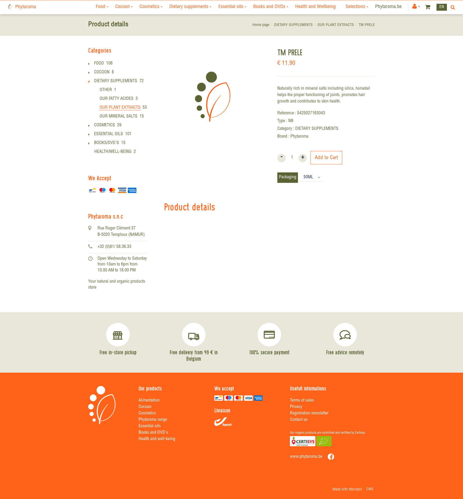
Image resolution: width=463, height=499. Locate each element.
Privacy (296, 407)
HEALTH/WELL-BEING (113, 152)
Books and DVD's (153, 433)
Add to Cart (326, 157)
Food (100, 7)
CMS (370, 489)
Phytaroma (25, 7)
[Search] (452, 7)
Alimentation (149, 401)
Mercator (355, 490)
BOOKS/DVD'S (106, 143)
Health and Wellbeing (315, 7)
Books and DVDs (269, 7)
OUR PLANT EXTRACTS (336, 25)
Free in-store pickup (117, 352)
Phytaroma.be (388, 7)
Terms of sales (302, 401)
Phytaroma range (153, 420)
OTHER (106, 90)
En (441, 7)
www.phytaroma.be (306, 457)
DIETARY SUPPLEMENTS (293, 25)
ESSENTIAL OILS (108, 134)
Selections (355, 7)
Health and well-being (157, 439)
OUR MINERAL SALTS (118, 117)
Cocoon (122, 7)
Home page (260, 25)
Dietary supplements (188, 7)
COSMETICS (104, 125)
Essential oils (230, 7)
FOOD (99, 64)
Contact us (299, 420)
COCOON (102, 72)
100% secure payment (269, 352)
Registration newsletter (309, 413)
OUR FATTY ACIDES (116, 99)
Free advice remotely (345, 352)
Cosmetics (149, 7)
